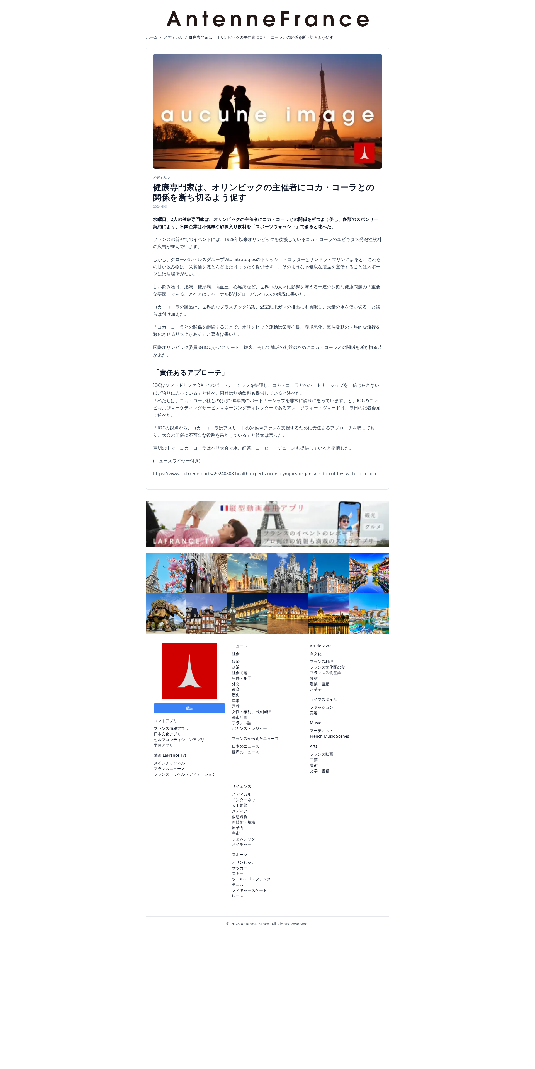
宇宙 (236, 833)
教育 (236, 689)
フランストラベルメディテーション (185, 774)
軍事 (236, 700)
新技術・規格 (243, 822)
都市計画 (239, 717)
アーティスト (321, 730)
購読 (189, 708)
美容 (314, 712)
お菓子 (316, 689)
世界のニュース (245, 751)
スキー (238, 873)
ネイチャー (241, 844)
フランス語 (241, 722)
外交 (236, 683)
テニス (238, 884)
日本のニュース (245, 746)
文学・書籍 (319, 770)
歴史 (236, 695)
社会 (236, 653)
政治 (236, 667)
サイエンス (241, 786)
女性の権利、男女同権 (251, 711)
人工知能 (239, 805)
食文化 (316, 653)
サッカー (239, 867)
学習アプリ (163, 745)
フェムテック (243, 838)
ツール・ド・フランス (251, 879)
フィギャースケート (249, 890)
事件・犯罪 (241, 678)
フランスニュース (169, 768)
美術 (314, 765)
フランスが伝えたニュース (255, 738)
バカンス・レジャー (249, 728)
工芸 (314, 759)
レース (238, 895)
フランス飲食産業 (325, 672)
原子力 (238, 827)
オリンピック (243, 862)
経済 (236, 661)
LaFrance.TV (174, 755)
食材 (314, 678)
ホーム (152, 37)
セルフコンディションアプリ (179, 739)
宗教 (236, 706)
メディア (239, 811)
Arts (313, 746)
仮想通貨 (239, 816)
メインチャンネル (169, 763)
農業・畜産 (319, 683)
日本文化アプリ (167, 734)
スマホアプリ (165, 720)
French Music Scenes (329, 736)
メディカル (173, 37)
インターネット (245, 799)
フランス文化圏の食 (327, 667)
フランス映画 (321, 754)
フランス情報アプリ (171, 728)
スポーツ (239, 854)
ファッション (321, 707)
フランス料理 (321, 661)
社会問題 (239, 672)
